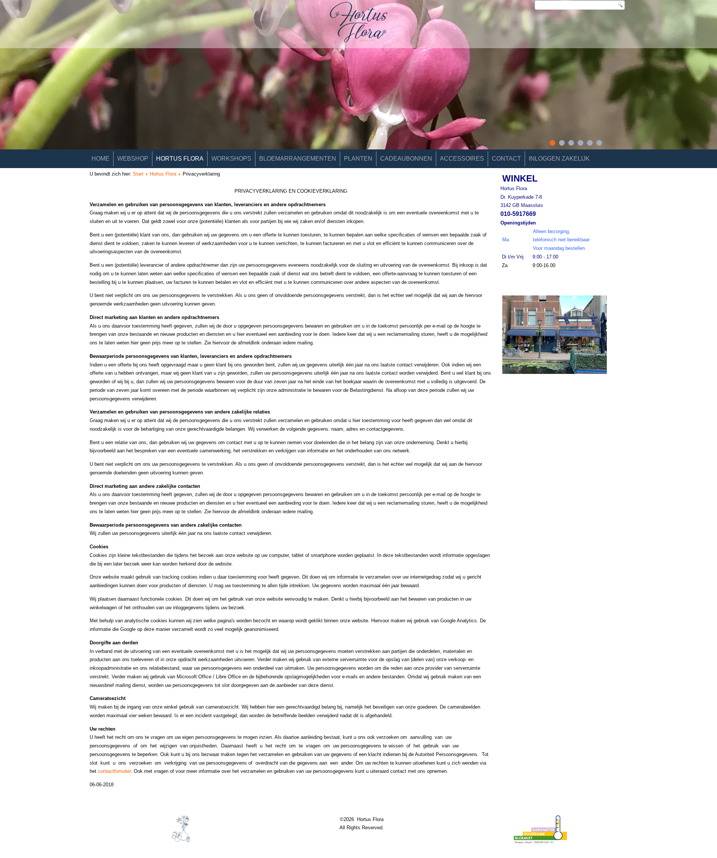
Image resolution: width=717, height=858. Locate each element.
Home (100, 158)
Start (138, 174)
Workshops (231, 158)
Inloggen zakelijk (559, 158)
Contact (506, 158)
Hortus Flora (180, 158)
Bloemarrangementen (297, 158)
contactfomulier (114, 771)
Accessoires (462, 158)
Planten (358, 158)
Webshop (132, 158)
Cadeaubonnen (406, 158)
